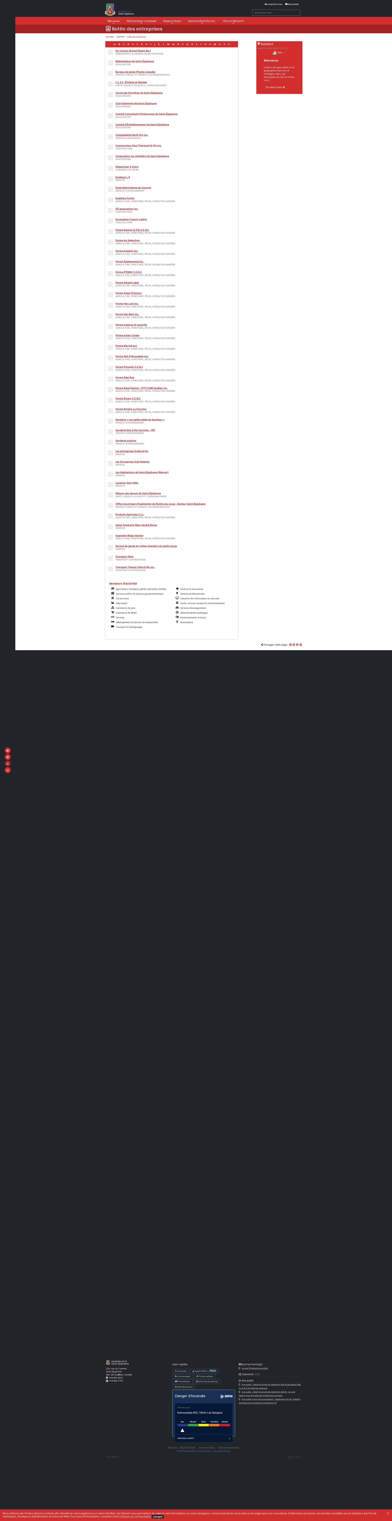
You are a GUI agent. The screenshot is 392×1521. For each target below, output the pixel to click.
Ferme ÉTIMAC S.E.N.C (128, 272)
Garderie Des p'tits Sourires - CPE (135, 430)
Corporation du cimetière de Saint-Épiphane (142, 156)
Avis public (182, 1371)
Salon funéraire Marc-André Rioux (136, 525)
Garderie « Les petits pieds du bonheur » (140, 419)
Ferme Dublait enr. (126, 251)
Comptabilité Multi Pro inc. (131, 135)
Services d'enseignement (193, 608)
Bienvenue (114, 21)
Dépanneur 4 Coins (127, 166)
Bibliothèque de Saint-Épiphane (134, 61)
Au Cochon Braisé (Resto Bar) (133, 50)
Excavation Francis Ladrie (131, 219)
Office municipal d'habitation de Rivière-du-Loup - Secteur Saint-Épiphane (160, 504)
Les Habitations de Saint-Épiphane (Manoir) (141, 472)
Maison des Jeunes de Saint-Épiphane (138, 493)
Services (120, 617)
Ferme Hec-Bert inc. (127, 314)
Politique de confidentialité (135, 1516)
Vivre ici (233, 21)
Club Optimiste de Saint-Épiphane (136, 103)
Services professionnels (192, 593)
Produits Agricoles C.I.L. (129, 514)
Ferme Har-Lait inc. (127, 303)
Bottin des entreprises (208, 1381)
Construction (122, 598)
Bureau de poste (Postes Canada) (135, 72)
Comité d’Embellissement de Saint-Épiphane (142, 124)
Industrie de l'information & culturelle (199, 598)
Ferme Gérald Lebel (127, 282)
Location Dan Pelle (126, 483)
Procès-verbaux (205, 1376)
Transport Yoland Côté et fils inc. (135, 567)
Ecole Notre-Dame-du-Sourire (133, 187)
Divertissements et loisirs (193, 617)
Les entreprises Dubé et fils (131, 451)
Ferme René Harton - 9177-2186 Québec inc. (141, 388)
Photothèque (183, 1381)
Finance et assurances (191, 589)
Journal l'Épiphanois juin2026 (255, 1368)
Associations (186, 622)
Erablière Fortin (124, 198)
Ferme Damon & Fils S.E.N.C (132, 230)
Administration (141, 21)
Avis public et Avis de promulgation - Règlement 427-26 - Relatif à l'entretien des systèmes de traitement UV (269, 1401)
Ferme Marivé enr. (126, 345)
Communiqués (183, 1376)
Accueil (110, 37)
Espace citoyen (172, 21)
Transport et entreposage (129, 627)
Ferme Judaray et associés (131, 324)
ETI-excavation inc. (126, 209)
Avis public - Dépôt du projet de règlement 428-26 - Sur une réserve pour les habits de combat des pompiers (267, 1393)
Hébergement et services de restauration (137, 622)
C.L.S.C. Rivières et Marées (131, 82)
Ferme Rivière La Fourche (130, 409)
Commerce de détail (126, 612)
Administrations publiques (194, 612)
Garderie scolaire (125, 440)
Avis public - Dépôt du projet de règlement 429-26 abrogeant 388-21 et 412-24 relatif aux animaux (270, 1386)
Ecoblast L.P (122, 177)
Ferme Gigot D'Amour (128, 293)
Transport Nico (124, 556)
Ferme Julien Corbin (127, 335)
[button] (301, 644)
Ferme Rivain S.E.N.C (128, 398)
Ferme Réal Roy (124, 377)
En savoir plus (274, 87)
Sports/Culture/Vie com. (202, 21)
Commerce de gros (125, 608)
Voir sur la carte (185, 1438)
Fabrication (121, 603)
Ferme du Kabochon (127, 240)
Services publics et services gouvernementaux (139, 593)
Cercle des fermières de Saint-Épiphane (139, 93)
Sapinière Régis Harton (129, 535)
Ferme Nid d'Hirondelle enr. (132, 356)
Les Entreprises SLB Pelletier (132, 461)
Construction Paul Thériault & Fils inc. (138, 145)
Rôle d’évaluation (185, 1386)
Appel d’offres (201, 1371)
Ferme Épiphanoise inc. (129, 261)
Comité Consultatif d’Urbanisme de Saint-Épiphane (146, 114)
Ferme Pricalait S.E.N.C (129, 367)
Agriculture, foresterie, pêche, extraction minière (141, 589)
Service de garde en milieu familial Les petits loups (146, 546)
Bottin (120, 37)
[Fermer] (388, 1513)
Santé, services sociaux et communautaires (202, 603)
